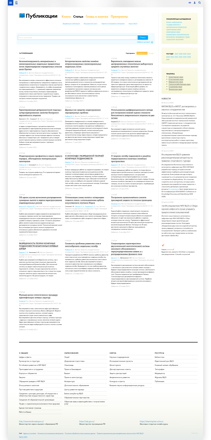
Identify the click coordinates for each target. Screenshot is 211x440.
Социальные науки (175, 86)
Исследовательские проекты (121, 361)
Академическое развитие (120, 377)
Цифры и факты (25, 357)
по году (151, 53)
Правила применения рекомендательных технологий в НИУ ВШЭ (120, 433)
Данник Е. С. (115, 258)
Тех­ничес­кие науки (175, 89)
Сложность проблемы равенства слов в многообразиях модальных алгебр (83, 244)
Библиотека (159, 357)
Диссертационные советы (120, 369)
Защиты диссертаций (118, 373)
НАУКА (113, 353)
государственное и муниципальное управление (176, 25)
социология (170, 39)
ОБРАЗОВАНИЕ (71, 353)
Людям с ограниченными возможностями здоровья (39, 404)
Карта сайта (23, 437)
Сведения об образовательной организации (36, 400)
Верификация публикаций (71, 24)
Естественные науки (176, 79)
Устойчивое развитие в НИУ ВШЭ (32, 365)
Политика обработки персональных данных (80, 433)
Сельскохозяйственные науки (179, 84)
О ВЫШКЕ (23, 353)
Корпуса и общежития (28, 373)
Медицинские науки (176, 82)
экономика (179, 39)
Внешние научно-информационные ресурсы (127, 385)
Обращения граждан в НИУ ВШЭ (32, 381)
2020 (180, 57)
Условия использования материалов (50, 433)
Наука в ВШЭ (133, 24)
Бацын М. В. (22, 206)
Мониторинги (115, 365)
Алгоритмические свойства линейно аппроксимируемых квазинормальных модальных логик (83, 64)
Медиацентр (160, 373)
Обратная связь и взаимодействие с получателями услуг (84, 402)
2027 (176, 54)
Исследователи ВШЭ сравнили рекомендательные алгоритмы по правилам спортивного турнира (177, 157)
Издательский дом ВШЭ (164, 361)
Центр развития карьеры (74, 389)
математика (170, 37)
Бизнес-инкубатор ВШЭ (73, 393)
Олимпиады (69, 365)
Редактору (194, 433)
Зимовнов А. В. (116, 204)
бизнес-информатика (174, 22)
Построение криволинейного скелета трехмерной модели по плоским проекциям (131, 198)
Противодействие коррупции (31, 389)
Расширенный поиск (90, 24)
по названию (141, 53)
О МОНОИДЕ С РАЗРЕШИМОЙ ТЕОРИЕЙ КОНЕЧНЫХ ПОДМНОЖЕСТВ (84, 157)
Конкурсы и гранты (117, 381)
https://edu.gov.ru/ (87, 421)
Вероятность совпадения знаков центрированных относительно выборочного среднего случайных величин (132, 64)
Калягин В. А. (31, 206)
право (187, 37)
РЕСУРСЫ (159, 353)
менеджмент (180, 37)
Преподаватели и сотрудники (31, 369)
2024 (189, 54)
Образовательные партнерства (76, 397)
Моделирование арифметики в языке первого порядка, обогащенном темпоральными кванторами (40, 159)
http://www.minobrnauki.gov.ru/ (31, 421)
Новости (166, 98)
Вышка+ (67, 373)
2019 (185, 57)
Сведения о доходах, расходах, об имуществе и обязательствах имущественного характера (38, 394)
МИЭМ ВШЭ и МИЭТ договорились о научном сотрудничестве (179, 108)
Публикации (41, 15)
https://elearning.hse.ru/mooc (151, 421)
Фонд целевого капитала (29, 385)
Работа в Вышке (25, 412)
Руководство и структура (29, 361)
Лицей (66, 357)
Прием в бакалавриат (72, 369)
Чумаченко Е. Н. (90, 206)
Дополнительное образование (76, 385)
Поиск (143, 37)
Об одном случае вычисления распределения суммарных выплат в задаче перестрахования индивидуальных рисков (40, 200)
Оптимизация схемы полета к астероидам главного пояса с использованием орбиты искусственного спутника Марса (84, 200)
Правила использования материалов (113, 24)
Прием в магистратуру (73, 377)
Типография (159, 369)
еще (167, 59)
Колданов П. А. (116, 70)
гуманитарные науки (173, 29)
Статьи (78, 16)
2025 (184, 54)
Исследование (173, 189)
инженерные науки (173, 32)
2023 (168, 57)
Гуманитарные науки (176, 77)
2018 (189, 57)
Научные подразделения (119, 357)
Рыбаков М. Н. (23, 73)
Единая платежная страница (30, 408)
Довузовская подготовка (74, 361)
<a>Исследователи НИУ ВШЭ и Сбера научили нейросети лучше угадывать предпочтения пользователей (179, 209)
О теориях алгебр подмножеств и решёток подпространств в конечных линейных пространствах (131, 159)
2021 (176, 57)
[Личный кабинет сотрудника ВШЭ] (194, 2)
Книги (66, 16)
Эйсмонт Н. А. (79, 206)
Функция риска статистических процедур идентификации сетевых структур (38, 296)
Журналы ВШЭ (160, 377)
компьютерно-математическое (177, 34)
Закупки (22, 377)
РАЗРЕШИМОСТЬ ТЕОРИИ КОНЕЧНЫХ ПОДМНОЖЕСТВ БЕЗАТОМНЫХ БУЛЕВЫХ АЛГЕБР (38, 246)
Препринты (119, 16)
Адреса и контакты (29, 433)
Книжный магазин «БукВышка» (166, 365)
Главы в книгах (97, 16)
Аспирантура (69, 381)
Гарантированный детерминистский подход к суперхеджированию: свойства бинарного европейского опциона (40, 112)
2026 (180, 54)
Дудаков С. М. (69, 162)
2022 (172, 57)
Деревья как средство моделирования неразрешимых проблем (83, 111)
